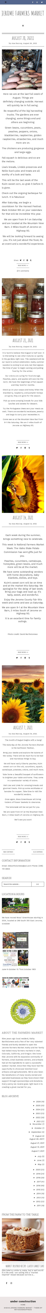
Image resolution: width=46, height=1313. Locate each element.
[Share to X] (21, 260)
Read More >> (23, 265)
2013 (38, 1198)
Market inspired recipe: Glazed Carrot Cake (25, 1266)
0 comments (24, 271)
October (38, 1128)
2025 (38, 1105)
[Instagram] (11, 1283)
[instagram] (37, 2)
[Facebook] (32, 2)
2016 (38, 1186)
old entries (38, 852)
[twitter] (42, 2)
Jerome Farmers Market (23, 13)
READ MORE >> (23, 442)
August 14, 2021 (23, 517)
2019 (38, 1174)
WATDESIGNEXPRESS (23, 1310)
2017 (39, 1182)
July (40, 1156)
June (39, 1160)
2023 (38, 1113)
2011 (39, 1206)
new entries (8, 852)
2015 (38, 1190)
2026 (38, 1102)
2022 (38, 1117)
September (36, 1132)
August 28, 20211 (23, 38)
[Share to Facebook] (24, 260)
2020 (38, 1170)
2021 (38, 1121)
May (40, 1164)
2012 (38, 1201)
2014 (38, 1194)
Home (23, 1305)
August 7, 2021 (23, 727)
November (37, 1124)
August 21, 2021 (23, 340)
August (38, 1136)
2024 (38, 1109)
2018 (38, 1178)
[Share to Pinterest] (28, 260)
